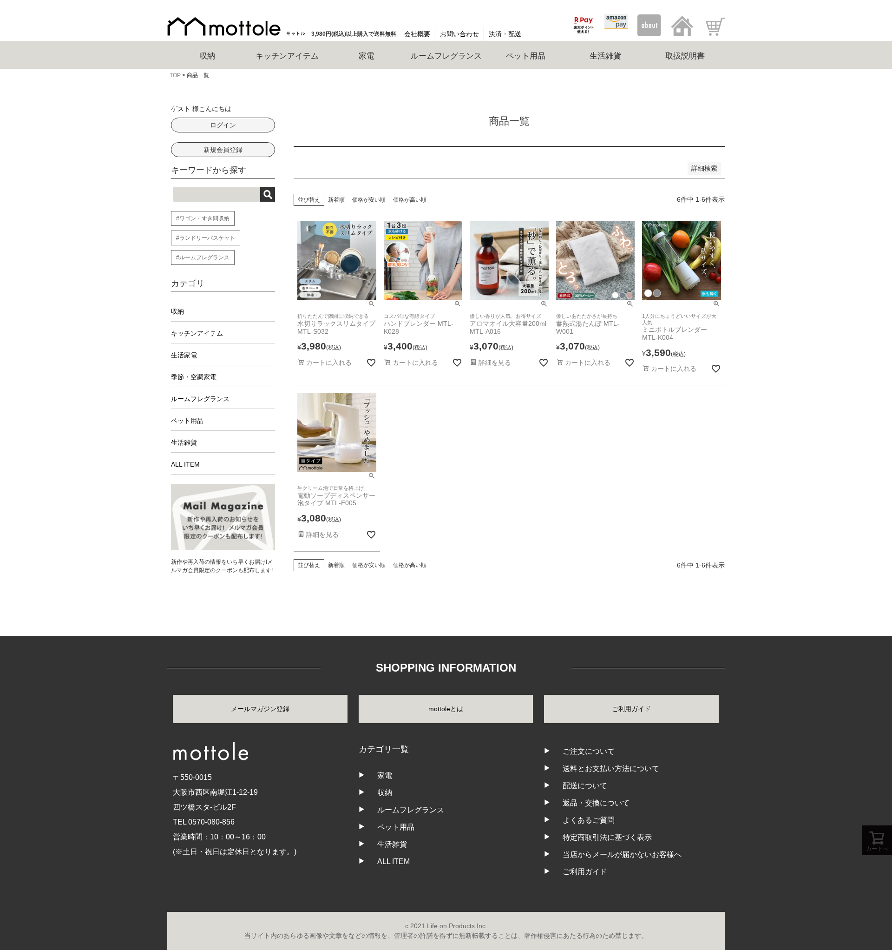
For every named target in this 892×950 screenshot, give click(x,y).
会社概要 (417, 34)
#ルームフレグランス (203, 257)
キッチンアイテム (197, 333)
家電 (384, 775)
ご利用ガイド (631, 708)
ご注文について (589, 751)
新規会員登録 (223, 149)
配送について (585, 786)
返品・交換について (596, 803)
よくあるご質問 (589, 820)
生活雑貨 (184, 442)
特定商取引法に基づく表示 (607, 837)
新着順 (336, 200)
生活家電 (184, 355)
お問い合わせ (459, 34)
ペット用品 (187, 420)
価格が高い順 (409, 200)
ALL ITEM (185, 464)
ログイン (223, 125)
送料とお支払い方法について (611, 768)
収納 (177, 311)
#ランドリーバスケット (205, 238)
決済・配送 (505, 34)
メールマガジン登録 (260, 708)
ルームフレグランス (200, 398)
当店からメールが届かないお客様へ (622, 854)
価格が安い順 (369, 200)
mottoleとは (445, 708)
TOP (175, 75)
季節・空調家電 (193, 377)
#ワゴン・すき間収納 (203, 218)
